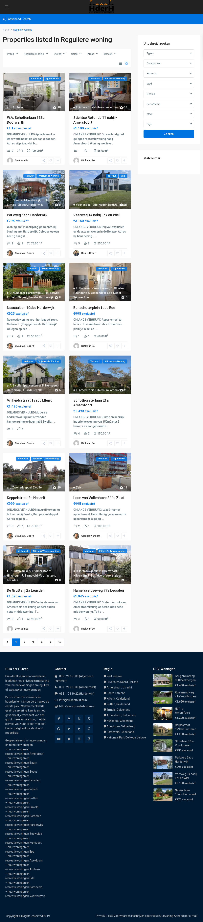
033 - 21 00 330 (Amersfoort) (77, 687)
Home (6, 29)
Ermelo (33, 297)
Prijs (149, 124)
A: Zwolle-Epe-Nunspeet (25, 385)
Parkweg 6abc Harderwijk (27, 215)
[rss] (69, 719)
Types (10, 53)
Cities (74, 53)
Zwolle (38, 390)
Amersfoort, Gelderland (121, 715)
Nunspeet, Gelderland (120, 720)
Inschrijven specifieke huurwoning (152, 915)
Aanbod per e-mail (185, 915)
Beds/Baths (153, 104)
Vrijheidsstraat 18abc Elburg (29, 400)
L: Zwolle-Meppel (21, 487)
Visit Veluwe (114, 676)
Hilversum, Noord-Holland (122, 682)
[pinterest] (89, 729)
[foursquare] (89, 739)
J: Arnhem (16, 107)
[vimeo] (69, 739)
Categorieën (154, 63)
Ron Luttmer (88, 253)
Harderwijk (35, 204)
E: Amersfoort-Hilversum (92, 107)
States (57, 53)
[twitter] (79, 719)
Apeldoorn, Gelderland (120, 726)
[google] (59, 729)
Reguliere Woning (34, 53)
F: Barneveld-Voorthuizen (92, 288)
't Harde (27, 390)
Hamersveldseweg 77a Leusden (98, 590)
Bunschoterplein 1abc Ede (94, 308)
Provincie (152, 73)
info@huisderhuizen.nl (73, 700)
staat (149, 113)
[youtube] (59, 739)
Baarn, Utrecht (116, 693)
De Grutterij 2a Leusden (26, 590)
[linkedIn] (69, 729)
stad (149, 83)
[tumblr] (79, 729)
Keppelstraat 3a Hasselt (26, 498)
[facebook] (59, 719)
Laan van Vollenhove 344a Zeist (98, 498)
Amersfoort (117, 107)
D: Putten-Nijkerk (20, 571)
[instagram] (79, 739)
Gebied (151, 93)
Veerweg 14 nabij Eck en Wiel (96, 215)
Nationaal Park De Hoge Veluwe (126, 737)
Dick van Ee (21, 160)
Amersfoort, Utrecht (119, 687)
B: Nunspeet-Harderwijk (25, 200)
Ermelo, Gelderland (118, 709)
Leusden (12, 580)
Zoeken (169, 134)
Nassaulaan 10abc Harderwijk (30, 308)
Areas (90, 53)
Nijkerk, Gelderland (118, 698)
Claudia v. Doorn (24, 253)
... (36, 143)
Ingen (122, 204)
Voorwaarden (122, 915)
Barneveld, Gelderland (120, 732)
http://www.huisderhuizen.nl (77, 706)
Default (108, 53)
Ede (86, 297)
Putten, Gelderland (118, 704)
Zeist (79, 487)
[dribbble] (89, 719)
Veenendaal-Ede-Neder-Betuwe (96, 204)
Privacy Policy (104, 915)
